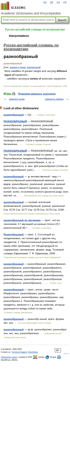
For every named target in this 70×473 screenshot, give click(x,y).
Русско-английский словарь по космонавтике (35, 29)
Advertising (33, 352)
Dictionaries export (9, 357)
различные (33, 67)
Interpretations (19, 35)
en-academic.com (14, 6)
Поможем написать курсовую (37, 93)
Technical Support (19, 352)
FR (64, 2)
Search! (62, 20)
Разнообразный (14, 234)
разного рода (17, 67)
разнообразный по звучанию (22, 220)
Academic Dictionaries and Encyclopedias (31, 13)
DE (51, 2)
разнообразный (14, 114)
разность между (54, 99)
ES (58, 2)
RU (45, 2)
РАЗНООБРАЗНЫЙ (15, 121)
